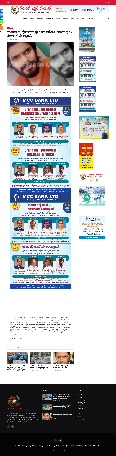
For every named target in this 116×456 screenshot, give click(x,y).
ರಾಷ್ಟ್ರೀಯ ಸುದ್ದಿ (40, 18)
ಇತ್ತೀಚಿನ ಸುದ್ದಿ (10, 27)
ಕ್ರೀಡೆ (78, 18)
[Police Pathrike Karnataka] (30, 10)
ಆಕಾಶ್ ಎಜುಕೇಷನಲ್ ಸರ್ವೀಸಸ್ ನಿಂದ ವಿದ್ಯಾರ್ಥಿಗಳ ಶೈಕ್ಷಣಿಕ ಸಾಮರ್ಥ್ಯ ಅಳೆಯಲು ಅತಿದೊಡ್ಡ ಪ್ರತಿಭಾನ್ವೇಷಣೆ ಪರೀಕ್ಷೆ (17, 368)
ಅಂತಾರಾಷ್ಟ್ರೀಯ (49, 18)
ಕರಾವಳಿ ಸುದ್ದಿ (90, 18)
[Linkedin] (1, 18)
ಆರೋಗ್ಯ (83, 18)
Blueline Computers (76, 450)
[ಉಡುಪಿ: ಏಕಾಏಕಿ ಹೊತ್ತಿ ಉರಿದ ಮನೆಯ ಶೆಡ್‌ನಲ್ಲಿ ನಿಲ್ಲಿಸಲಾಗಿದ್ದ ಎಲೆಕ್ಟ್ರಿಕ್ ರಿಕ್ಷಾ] (40, 358)
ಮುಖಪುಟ (25, 18)
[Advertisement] (40, 301)
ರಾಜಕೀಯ (58, 18)
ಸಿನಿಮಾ (72, 18)
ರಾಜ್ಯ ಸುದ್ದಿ (32, 18)
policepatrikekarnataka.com (46, 450)
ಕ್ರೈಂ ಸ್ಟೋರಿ (65, 18)
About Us (90, 2)
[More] (1, 28)
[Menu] (8, 18)
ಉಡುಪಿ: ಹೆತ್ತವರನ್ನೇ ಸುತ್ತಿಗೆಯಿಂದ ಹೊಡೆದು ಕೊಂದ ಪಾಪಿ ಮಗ (61, 367)
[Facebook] (1, 11)
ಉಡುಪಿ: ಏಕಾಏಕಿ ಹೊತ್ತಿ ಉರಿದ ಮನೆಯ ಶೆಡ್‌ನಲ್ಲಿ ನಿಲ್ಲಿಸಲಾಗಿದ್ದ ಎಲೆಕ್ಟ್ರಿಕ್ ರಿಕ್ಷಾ (40, 367)
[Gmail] (1, 24)
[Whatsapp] (1, 21)
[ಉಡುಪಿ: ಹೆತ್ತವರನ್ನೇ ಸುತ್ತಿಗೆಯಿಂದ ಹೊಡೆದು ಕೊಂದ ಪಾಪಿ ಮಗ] (63, 358)
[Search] (108, 18)
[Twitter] (1, 14)
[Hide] (0, 31)
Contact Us (97, 2)
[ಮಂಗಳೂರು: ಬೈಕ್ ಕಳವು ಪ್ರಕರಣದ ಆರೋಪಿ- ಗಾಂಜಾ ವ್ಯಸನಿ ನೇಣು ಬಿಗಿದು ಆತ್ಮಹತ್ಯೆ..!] (40, 64)
